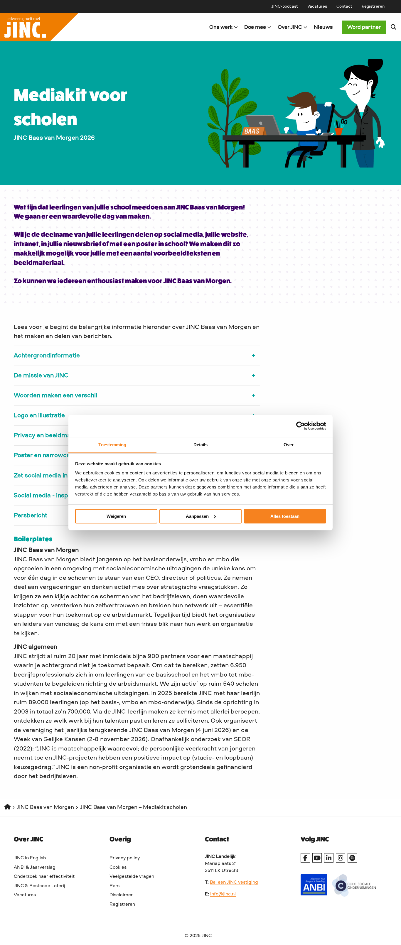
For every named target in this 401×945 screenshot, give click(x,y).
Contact (344, 6)
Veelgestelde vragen (131, 876)
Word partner (364, 27)
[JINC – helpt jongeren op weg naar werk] (100, 27)
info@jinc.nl (223, 894)
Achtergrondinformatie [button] (47, 356)
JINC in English (30, 858)
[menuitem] (285, 6)
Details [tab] (200, 444)
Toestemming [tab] (112, 444)
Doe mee (255, 27)
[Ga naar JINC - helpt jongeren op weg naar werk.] (7, 807)
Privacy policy (124, 858)
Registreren (373, 6)
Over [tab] (289, 444)
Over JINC (290, 27)
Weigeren (116, 516)
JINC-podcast (285, 6)
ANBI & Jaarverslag (34, 867)
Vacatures (317, 6)
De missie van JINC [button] (41, 376)
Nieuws (323, 27)
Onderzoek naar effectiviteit (44, 876)
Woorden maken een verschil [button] (55, 396)
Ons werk (220, 27)
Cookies (118, 867)
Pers (114, 886)
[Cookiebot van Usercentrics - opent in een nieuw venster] (300, 425)
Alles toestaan (284, 516)
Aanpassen (197, 516)
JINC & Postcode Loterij (39, 886)
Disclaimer (121, 895)
